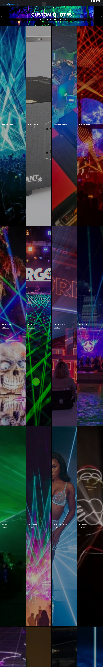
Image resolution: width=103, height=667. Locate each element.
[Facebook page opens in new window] (91, 1)
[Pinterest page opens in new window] (98, 1)
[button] (1, 16)
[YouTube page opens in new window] (94, 1)
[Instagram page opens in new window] (93, 1)
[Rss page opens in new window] (99, 1)
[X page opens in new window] (96, 1)
